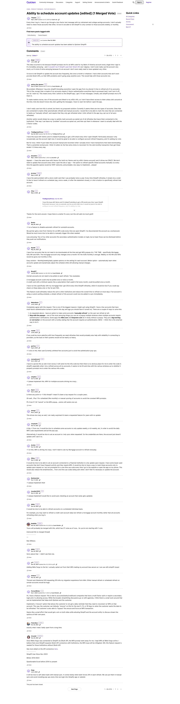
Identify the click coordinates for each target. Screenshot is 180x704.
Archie (33, 445)
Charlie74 (34, 423)
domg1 (33, 410)
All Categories (130, 16)
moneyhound (35, 359)
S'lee (32, 191)
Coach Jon (54, 19)
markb (33, 330)
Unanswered (139, 24)
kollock (33, 575)
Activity (128, 22)
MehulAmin (35, 302)
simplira (33, 377)
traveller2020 (35, 491)
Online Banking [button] (32, 35)
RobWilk (33, 523)
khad (32, 60)
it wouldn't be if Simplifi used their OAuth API (64, 67)
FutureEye (34, 623)
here (56, 649)
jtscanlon (34, 156)
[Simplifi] (31, 2)
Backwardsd (35, 478)
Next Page (74, 689)
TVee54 (33, 17)
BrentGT (33, 271)
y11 (32, 562)
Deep (32, 670)
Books (33, 222)
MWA (33, 504)
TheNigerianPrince (37, 132)
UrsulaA (33, 636)
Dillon (33, 458)
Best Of (128, 27)
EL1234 (33, 173)
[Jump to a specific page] (120, 55)
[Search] (133, 2)
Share (29, 28)
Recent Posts (130, 19)
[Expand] (74, 210)
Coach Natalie (56, 86)
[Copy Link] (59, 19)
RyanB (33, 247)
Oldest (34, 55)
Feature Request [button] (42, 35)
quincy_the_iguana (37, 84)
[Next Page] (117, 55)
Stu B (32, 390)
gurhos (33, 346)
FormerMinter (35, 591)
